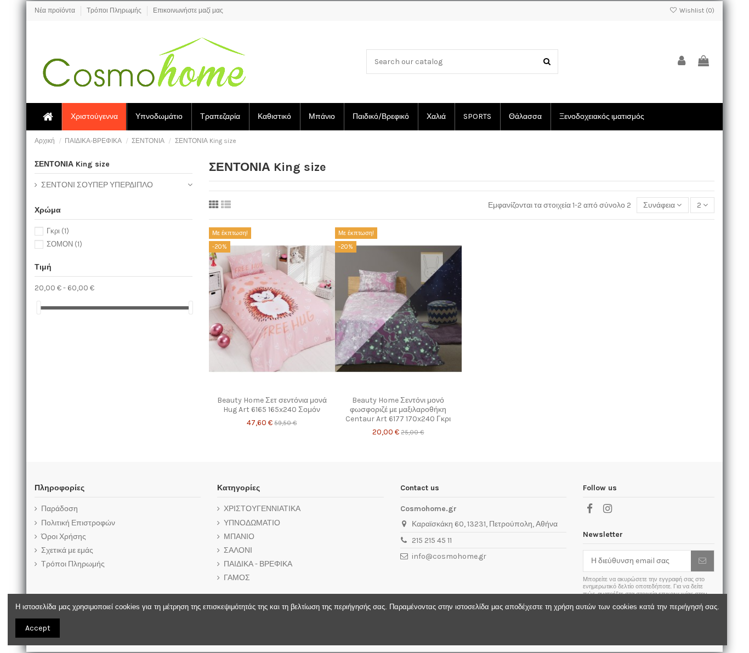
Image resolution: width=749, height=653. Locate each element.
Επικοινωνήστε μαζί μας (188, 10)
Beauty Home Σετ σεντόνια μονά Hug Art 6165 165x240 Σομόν (272, 405)
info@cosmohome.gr (449, 556)
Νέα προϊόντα (56, 10)
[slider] (38, 307)
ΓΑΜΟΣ (237, 577)
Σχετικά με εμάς (67, 550)
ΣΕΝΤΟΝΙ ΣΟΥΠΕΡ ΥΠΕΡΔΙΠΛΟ (97, 185)
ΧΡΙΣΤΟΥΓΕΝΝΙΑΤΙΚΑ (262, 508)
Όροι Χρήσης (63, 536)
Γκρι (58, 231)
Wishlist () (696, 10)
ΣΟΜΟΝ (64, 244)
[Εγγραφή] (702, 561)
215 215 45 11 (432, 540)
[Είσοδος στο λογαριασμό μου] (682, 61)
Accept (37, 628)
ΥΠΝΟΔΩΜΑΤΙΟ (252, 523)
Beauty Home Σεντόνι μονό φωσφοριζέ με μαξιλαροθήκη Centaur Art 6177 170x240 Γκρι (398, 409)
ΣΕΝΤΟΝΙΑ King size (72, 164)
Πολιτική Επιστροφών (78, 523)
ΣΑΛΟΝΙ (238, 550)
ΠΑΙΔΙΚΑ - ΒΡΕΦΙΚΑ (258, 564)
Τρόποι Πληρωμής (115, 10)
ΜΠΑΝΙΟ (239, 536)
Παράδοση (59, 508)
